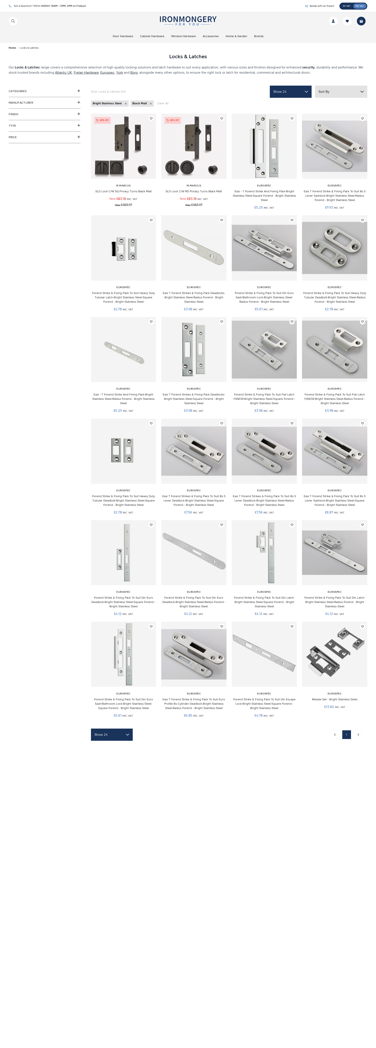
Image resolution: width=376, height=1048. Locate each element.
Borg (134, 72)
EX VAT (347, 6)
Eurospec (107, 72)
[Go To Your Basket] (361, 21)
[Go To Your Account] (333, 21)
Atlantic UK (63, 72)
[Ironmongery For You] (188, 21)
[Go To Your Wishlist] (347, 21)
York (119, 72)
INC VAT (360, 6)
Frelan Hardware (86, 72)
